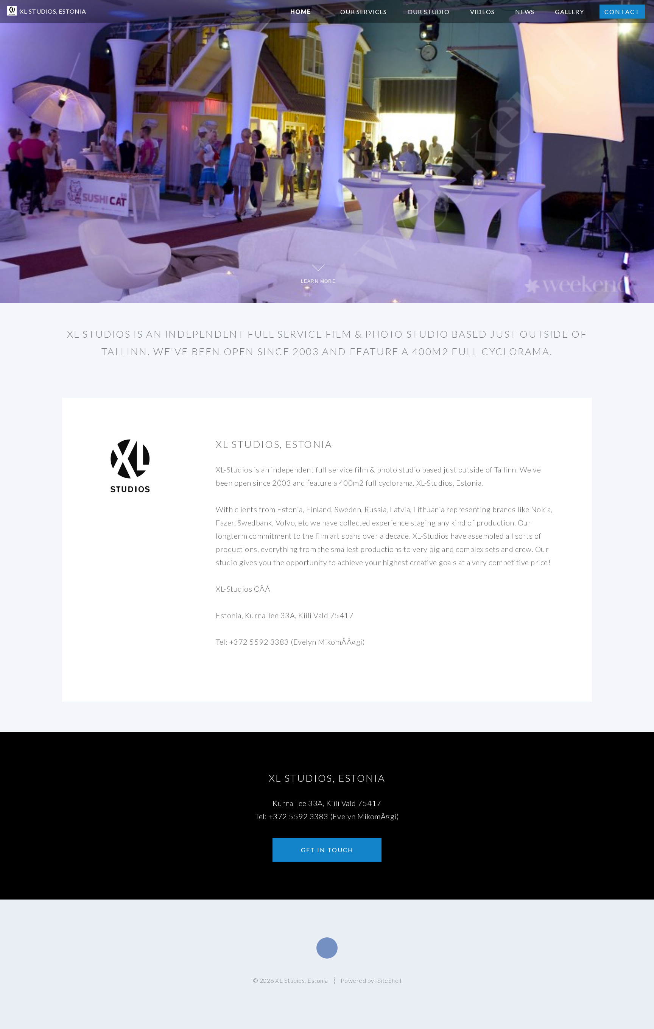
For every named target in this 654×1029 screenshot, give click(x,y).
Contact (622, 11)
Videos (482, 11)
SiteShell (389, 980)
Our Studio (429, 11)
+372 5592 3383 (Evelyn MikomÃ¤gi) (334, 816)
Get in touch (327, 849)
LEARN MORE (318, 281)
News (524, 11)
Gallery (569, 11)
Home (300, 11)
